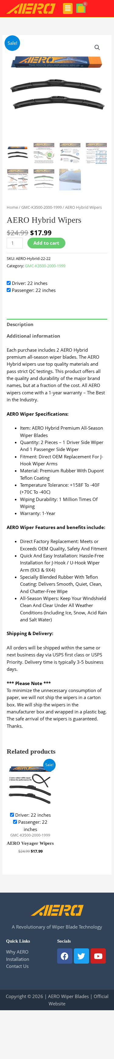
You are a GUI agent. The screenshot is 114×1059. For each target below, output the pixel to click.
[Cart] (80, 8)
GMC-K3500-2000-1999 (41, 207)
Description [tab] (20, 324)
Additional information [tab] (33, 336)
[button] (68, 8)
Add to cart (46, 243)
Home (12, 207)
